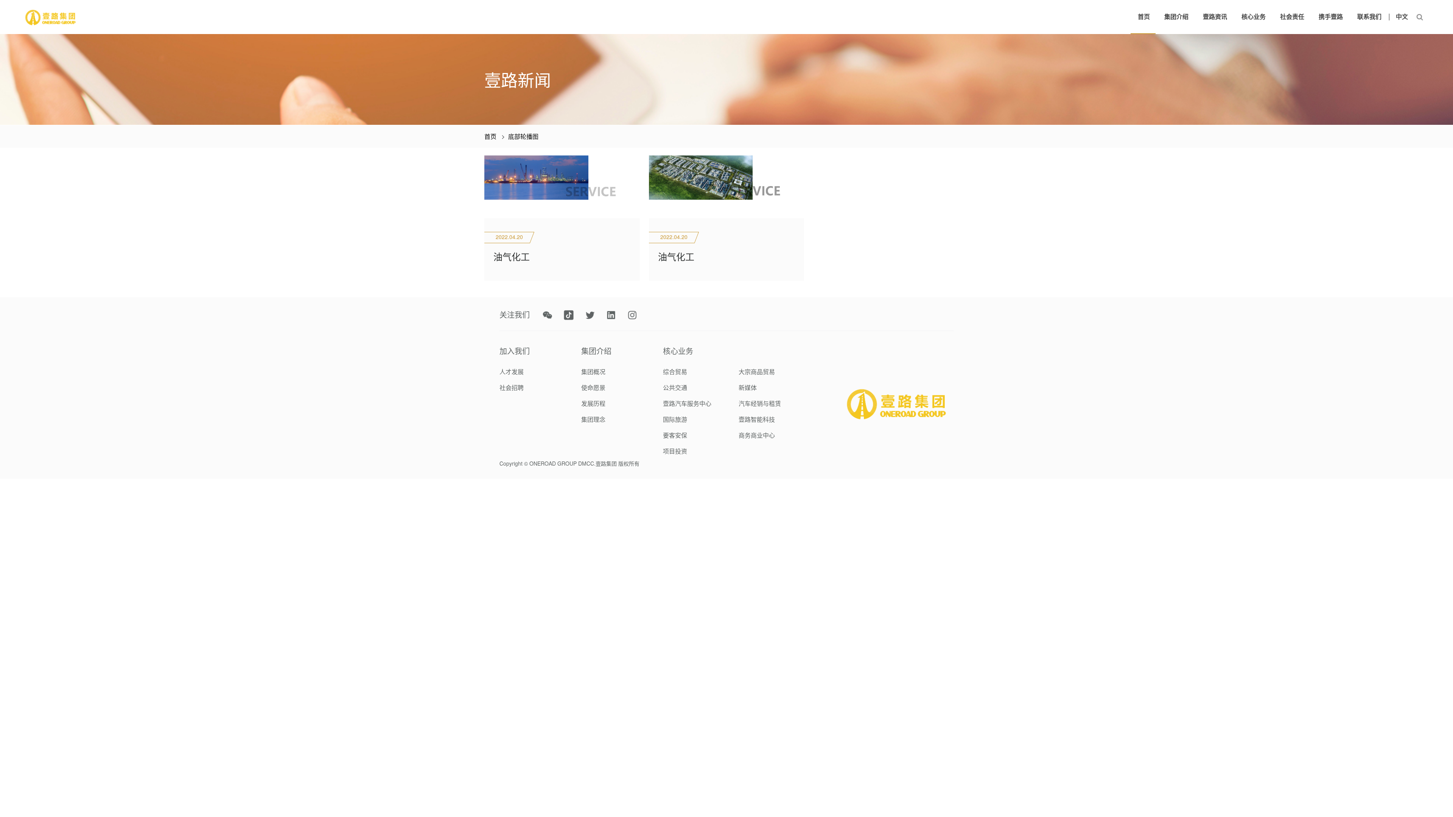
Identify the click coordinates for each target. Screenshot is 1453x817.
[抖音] (568, 315)
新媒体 (748, 387)
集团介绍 (1176, 17)
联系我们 (1369, 17)
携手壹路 (1331, 17)
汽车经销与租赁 (760, 403)
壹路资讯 (1215, 17)
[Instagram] (632, 315)
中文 (1402, 17)
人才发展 (511, 371)
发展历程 (593, 403)
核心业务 (1253, 17)
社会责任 (1292, 17)
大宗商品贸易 (757, 371)
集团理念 (593, 419)
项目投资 (675, 451)
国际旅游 (675, 419)
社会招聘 (511, 387)
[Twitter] (590, 315)
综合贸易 (675, 371)
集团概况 (593, 371)
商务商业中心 (757, 435)
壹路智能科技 (757, 419)
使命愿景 (593, 387)
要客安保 (675, 435)
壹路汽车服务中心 (687, 403)
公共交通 (675, 387)
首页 (1144, 17)
